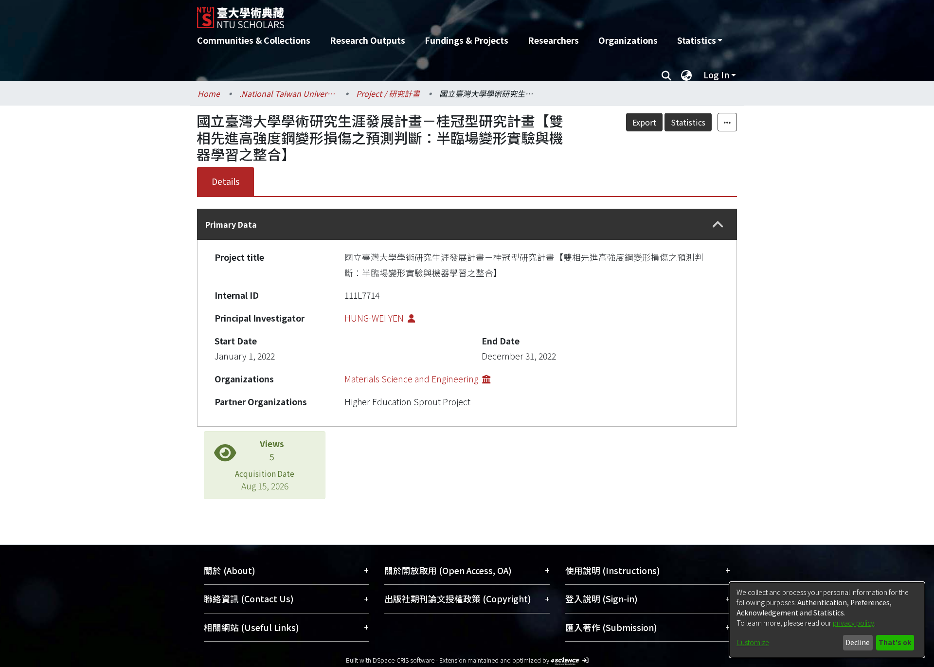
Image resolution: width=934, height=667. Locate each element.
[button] (718, 224)
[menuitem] (699, 40)
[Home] (414, 14)
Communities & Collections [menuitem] (253, 40)
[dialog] (827, 619)
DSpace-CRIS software (403, 660)
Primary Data (231, 224)
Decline (857, 642)
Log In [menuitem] (716, 75)
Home (209, 93)
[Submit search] (666, 75)
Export (644, 122)
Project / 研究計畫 (388, 93)
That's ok (895, 642)
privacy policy (853, 623)
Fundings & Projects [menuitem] (466, 40)
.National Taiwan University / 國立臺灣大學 (288, 93)
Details (225, 181)
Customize (752, 642)
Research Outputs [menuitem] (367, 40)
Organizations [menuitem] (628, 40)
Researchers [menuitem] (553, 40)
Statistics (688, 122)
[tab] (467, 224)
